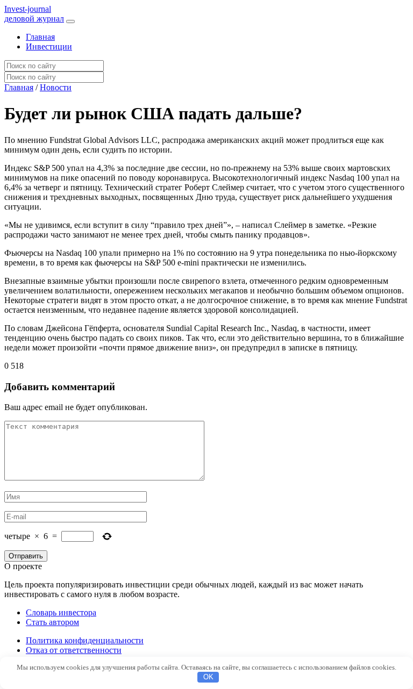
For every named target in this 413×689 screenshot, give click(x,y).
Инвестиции (49, 46)
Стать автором (52, 622)
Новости (56, 87)
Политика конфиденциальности (85, 640)
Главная (40, 36)
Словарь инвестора (61, 612)
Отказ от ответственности (74, 650)
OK (208, 677)
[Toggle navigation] (70, 21)
